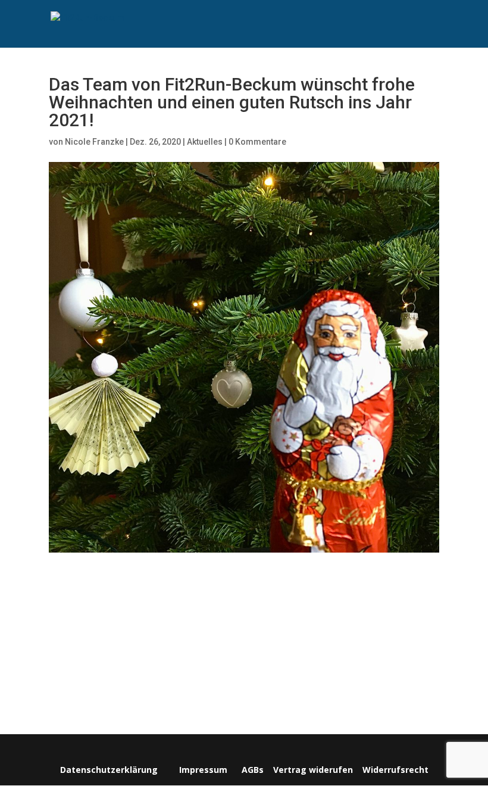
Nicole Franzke (94, 141)
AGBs (253, 769)
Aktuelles (205, 141)
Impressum (203, 769)
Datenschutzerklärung (109, 769)
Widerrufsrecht (394, 769)
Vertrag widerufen (313, 769)
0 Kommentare (257, 141)
